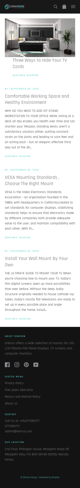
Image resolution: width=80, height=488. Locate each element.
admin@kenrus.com (18, 431)
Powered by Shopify (49, 477)
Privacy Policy (14, 383)
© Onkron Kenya (29, 477)
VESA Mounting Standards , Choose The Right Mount (32, 180)
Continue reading (25, 75)
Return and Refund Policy (22, 396)
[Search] (55, 6)
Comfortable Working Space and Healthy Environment (37, 99)
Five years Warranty (19, 390)
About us (11, 403)
